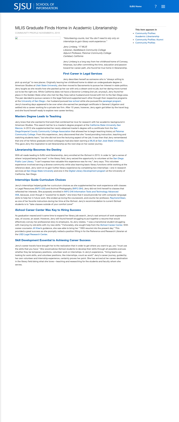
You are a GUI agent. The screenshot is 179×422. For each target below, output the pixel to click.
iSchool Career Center (111, 224)
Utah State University (46, 85)
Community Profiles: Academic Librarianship (147, 35)
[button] (163, 6)
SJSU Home (136, 6)
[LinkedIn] (155, 401)
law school (74, 101)
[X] (139, 401)
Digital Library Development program (87, 170)
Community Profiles (145, 42)
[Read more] (37, 38)
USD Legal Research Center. (33, 234)
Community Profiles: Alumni (149, 39)
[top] (17, 379)
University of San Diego (33, 101)
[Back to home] (147, 384)
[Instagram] (147, 401)
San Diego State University (40, 170)
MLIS (92, 140)
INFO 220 (40, 188)
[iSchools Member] (157, 414)
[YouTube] (163, 401)
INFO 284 (78, 188)
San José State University (111, 140)
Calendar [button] (148, 6)
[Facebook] (131, 401)
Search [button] (155, 6)
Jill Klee (37, 228)
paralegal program (112, 101)
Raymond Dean (117, 197)
